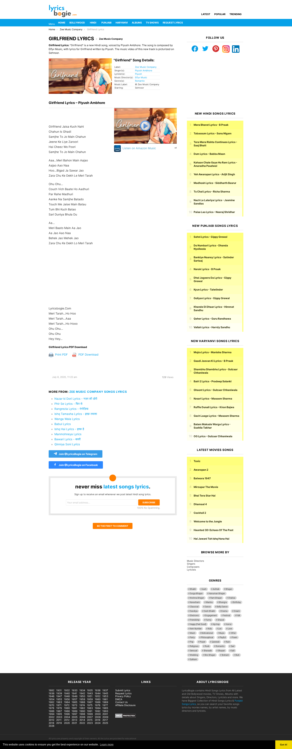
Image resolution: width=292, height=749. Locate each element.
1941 (74, 693)
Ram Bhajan (216, 598)
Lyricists (191, 569)
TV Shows (152, 22)
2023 (90, 722)
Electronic (194, 615)
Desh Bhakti (209, 611)
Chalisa (231, 598)
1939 (59, 693)
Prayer (202, 642)
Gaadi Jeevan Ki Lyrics (213, 361)
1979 (59, 708)
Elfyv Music (141, 77)
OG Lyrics (213, 436)
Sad (232, 646)
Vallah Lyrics (212, 327)
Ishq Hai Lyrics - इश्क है (69, 429)
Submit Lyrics (122, 690)
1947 (59, 696)
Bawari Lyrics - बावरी (67, 439)
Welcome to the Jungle (208, 521)
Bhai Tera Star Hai (204, 495)
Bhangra (223, 602)
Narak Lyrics (207, 269)
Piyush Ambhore (143, 70)
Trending (235, 14)
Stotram (225, 655)
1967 (90, 702)
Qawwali (216, 642)
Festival (226, 615)
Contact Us (121, 702)
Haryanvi (122, 22)
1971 (59, 705)
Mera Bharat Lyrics (211, 124)
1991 (89, 711)
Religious (194, 646)
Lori (220, 628)
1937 (105, 690)
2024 (98, 722)
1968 (98, 702)
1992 (97, 711)
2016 (97, 719)
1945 (105, 693)
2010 (51, 719)
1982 (82, 708)
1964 (67, 702)
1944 (98, 693)
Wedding (194, 655)
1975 (90, 705)
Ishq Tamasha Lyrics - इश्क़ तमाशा (75, 414)
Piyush (138, 74)
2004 (67, 717)
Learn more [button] (107, 744)
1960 (98, 699)
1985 (105, 708)
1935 (90, 690)
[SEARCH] (241, 22)
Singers (191, 563)
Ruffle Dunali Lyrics (214, 407)
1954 (51, 699)
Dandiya (194, 611)
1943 (90, 693)
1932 (67, 690)
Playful (223, 637)
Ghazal (220, 620)
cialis (16, 671)
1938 (51, 693)
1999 (90, 713)
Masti (192, 633)
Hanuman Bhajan (217, 593)
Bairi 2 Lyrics (213, 381)
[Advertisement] (81, 276)
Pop (191, 642)
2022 (82, 722)
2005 (75, 717)
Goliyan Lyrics (212, 298)
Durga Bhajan (196, 593)
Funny (208, 620)
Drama (224, 611)
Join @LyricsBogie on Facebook (78, 465)
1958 (82, 699)
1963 (59, 702)
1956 (67, 699)
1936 (98, 690)
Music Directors (195, 560)
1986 (51, 711)
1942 (82, 693)
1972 (66, 705)
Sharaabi (208, 650)
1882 (51, 690)
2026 (51, 725)
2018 (51, 722)
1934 (82, 690)
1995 (59, 713)
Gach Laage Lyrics (216, 415)
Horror (229, 624)
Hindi (93, 22)
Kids (210, 628)
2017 (105, 719)
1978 (51, 708)
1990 (82, 711)
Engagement (211, 615)
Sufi (233, 650)
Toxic (197, 461)
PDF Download (88, 354)
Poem (234, 637)
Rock (207, 646)
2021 (74, 722)
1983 (90, 708)
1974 (82, 705)
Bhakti (193, 589)
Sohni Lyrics (210, 236)
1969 (105, 702)
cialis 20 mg (6, 671)
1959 (90, 699)
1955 (59, 699)
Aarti (204, 589)
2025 (105, 722)
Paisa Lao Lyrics (214, 212)
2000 (98, 713)
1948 (67, 696)
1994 (51, 713)
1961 (105, 699)
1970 (51, 705)
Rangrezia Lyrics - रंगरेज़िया (71, 408)
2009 (105, 717)
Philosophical (207, 637)
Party (192, 637)
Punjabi (106, 22)
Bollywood (77, 22)
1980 (67, 708)
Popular (219, 14)
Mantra (209, 602)
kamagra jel (60, 671)
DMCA (118, 699)
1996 (67, 713)
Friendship (194, 620)
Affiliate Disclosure (125, 705)
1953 (105, 696)
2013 (74, 719)
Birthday (237, 602)
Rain (228, 642)
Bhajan (229, 589)
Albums (137, 22)
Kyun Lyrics (208, 289)
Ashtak (216, 589)
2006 (82, 717)
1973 (74, 705)
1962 (51, 702)
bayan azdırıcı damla (31, 671)
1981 (74, 708)
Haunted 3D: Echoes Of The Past (213, 530)
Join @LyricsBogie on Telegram (78, 454)
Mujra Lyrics (213, 352)
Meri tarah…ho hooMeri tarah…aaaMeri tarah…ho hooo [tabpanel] (71, 233)
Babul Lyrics (62, 424)
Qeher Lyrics (212, 318)
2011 (59, 719)
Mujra (221, 633)
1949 (74, 696)
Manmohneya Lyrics (67, 434)
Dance (208, 607)
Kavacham (195, 602)
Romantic (140, 80)
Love (230, 628)
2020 (67, 722)
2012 (66, 719)
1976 (97, 705)
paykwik (48, 671)
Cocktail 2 (200, 512)
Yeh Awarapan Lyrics (214, 174)
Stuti (237, 655)
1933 (74, 690)
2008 (98, 717)
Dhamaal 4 (200, 504)
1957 (74, 699)
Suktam (193, 659)
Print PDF (61, 354)
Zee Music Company (145, 67)
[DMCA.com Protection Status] (125, 716)
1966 (82, 702)
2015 (90, 719)
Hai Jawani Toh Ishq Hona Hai (211, 538)
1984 (98, 708)
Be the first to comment (112, 526)
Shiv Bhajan (209, 655)
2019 (59, 722)
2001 (105, 713)
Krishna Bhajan (197, 598)
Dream (237, 611)
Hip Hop (216, 624)
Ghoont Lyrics (215, 390)
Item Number (196, 628)
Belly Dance (222, 607)
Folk (238, 615)
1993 (105, 711)
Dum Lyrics (209, 153)
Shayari (221, 650)
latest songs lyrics (126, 487)
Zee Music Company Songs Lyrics (98, 391)
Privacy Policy (123, 696)
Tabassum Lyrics (213, 133)
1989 (74, 711)
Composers (193, 566)
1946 (51, 696)
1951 (89, 696)
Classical (194, 607)
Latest (205, 14)
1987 (59, 711)
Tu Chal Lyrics (212, 191)
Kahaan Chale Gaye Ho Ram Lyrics (215, 164)
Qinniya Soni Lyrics (67, 444)
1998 (82, 713)
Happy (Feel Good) (198, 624)
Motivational (207, 633)
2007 (90, 717)
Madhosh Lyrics (215, 183)
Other (233, 633)
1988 (67, 711)
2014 (82, 719)
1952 (97, 696)
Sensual (193, 650)
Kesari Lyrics (213, 398)
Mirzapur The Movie (206, 487)
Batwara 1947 (202, 478)
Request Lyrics (173, 22)
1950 (82, 696)
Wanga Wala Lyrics (67, 419)
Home (61, 22)
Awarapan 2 (201, 469)
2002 (51, 717)
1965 (74, 702)
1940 (67, 693)
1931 (59, 690)
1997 (74, 713)
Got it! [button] (283, 744)
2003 (59, 717)
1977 (105, 705)
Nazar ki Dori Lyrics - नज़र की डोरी (75, 398)
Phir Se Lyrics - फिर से (68, 403)
